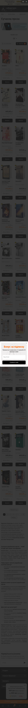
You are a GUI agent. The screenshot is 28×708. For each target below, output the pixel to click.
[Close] (26, 1)
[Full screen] (23, 1)
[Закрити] (26, 343)
